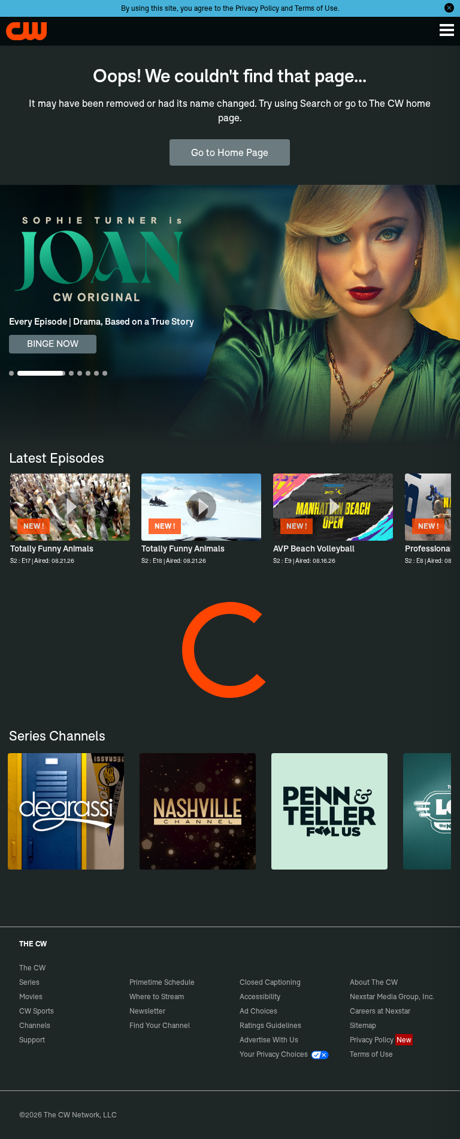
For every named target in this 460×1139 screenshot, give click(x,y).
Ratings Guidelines (270, 1025)
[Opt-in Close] (449, 8)
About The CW (374, 982)
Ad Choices (258, 1010)
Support (32, 1039)
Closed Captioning (270, 982)
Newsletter (147, 1010)
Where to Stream (156, 996)
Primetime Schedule (162, 982)
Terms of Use (316, 8)
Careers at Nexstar (380, 1010)
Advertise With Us (269, 1039)
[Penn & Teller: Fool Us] (329, 811)
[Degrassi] (66, 811)
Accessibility (260, 996)
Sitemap (363, 1025)
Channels (34, 1025)
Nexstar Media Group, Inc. (392, 996)
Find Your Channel (159, 1025)
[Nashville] (198, 811)
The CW (21, 28)
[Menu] (447, 30)
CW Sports (36, 1010)
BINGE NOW (52, 343)
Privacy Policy (257, 8)
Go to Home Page (229, 152)
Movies (31, 996)
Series (29, 982)
